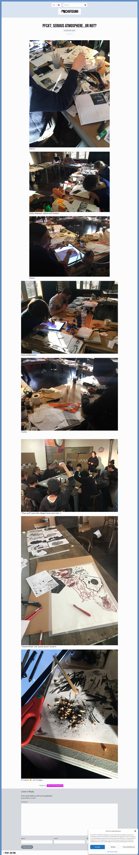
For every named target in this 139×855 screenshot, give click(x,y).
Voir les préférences (129, 847)
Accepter (97, 847)
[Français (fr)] (54, 5)
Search (85, 5)
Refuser (113, 847)
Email (56, 838)
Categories (42, 785)
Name (23, 838)
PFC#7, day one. (10, 853)
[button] (135, 831)
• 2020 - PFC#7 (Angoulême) (55, 786)
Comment (24, 802)
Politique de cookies (112, 851)
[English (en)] (59, 5)
